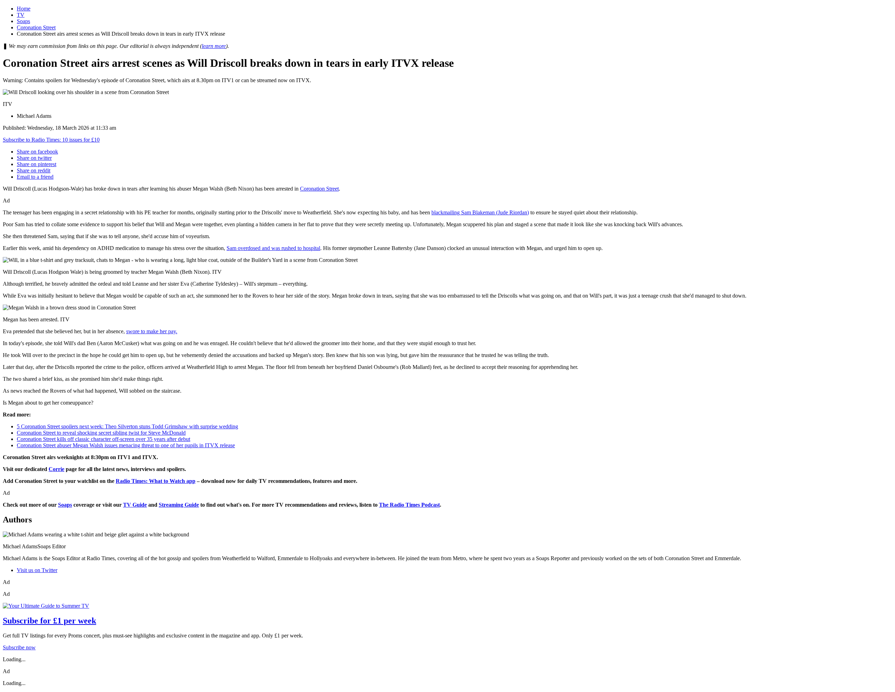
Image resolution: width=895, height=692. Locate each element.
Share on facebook (37, 152)
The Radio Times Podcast (409, 505)
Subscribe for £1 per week (49, 620)
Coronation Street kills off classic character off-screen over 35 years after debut (103, 439)
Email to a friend (35, 177)
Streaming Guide (179, 505)
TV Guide (135, 505)
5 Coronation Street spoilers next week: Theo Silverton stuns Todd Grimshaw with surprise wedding (127, 426)
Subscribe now (19, 647)
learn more (214, 46)
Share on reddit (33, 170)
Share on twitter (34, 158)
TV (20, 15)
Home (23, 9)
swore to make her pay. (151, 331)
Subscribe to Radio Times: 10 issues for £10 (51, 140)
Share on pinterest (36, 164)
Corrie (56, 469)
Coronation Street (36, 27)
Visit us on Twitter (37, 570)
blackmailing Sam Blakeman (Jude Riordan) (480, 212)
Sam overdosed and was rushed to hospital (273, 248)
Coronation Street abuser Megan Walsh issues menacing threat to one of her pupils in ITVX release (126, 445)
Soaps (23, 21)
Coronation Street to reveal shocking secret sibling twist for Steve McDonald (101, 433)
